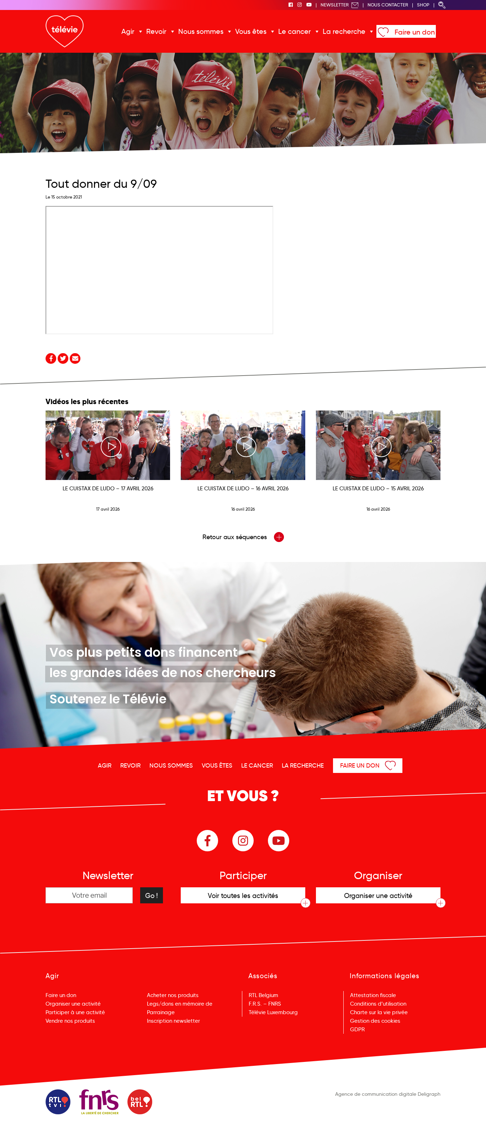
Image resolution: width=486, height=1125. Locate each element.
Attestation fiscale (373, 995)
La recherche (344, 31)
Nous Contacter (388, 5)
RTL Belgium (263, 995)
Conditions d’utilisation (378, 1004)
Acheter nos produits (173, 995)
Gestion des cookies (375, 1021)
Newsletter (335, 5)
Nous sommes (200, 31)
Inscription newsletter (173, 1021)
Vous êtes (250, 31)
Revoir (156, 31)
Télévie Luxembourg (273, 1012)
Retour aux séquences (235, 537)
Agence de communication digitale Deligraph (387, 1094)
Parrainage (161, 1012)
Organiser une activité (73, 1004)
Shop (423, 5)
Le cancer (294, 31)
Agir (127, 31)
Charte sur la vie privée (379, 1012)
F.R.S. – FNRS (265, 1004)
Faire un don (415, 32)
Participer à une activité (75, 1012)
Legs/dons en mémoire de (179, 1004)
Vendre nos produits (70, 1021)
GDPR (357, 1029)
